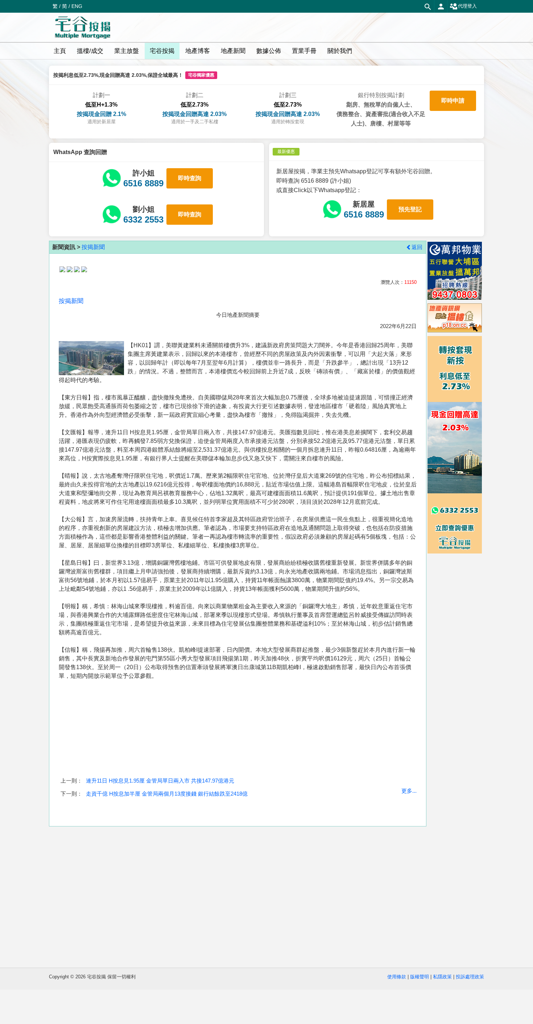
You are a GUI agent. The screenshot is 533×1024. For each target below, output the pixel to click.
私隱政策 (442, 976)
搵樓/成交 (90, 50)
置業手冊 (304, 50)
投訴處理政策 (470, 976)
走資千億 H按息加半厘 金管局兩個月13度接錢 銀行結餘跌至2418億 (167, 794)
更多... (409, 791)
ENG (76, 6)
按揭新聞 (93, 247)
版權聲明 (419, 976)
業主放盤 (126, 50)
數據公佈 (268, 50)
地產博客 (197, 50)
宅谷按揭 (162, 50)
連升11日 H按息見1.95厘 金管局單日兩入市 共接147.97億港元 (160, 781)
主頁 (60, 50)
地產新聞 (233, 50)
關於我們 (339, 50)
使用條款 (396, 976)
